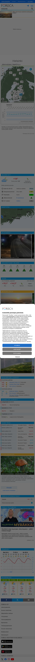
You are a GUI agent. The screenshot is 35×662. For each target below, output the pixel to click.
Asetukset (17, 349)
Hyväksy (17, 345)
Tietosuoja (17, 356)
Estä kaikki (17, 353)
